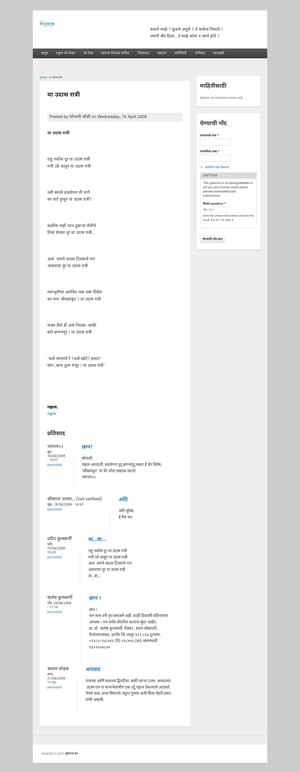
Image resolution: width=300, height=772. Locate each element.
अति (123, 499)
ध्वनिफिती (180, 53)
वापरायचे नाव (209, 136)
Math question (214, 204)
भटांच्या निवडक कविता (115, 53)
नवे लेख (88, 53)
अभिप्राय (200, 53)
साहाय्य (162, 53)
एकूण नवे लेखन (65, 53)
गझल (51, 414)
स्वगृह (44, 53)
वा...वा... (97, 539)
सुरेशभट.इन (71, 754)
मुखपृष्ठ (43, 77)
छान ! (95, 598)
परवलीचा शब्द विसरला (217, 167)
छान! (87, 447)
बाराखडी (219, 53)
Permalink (54, 465)
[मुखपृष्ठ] (47, 24)
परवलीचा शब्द (210, 152)
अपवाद (93, 669)
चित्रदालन (143, 53)
